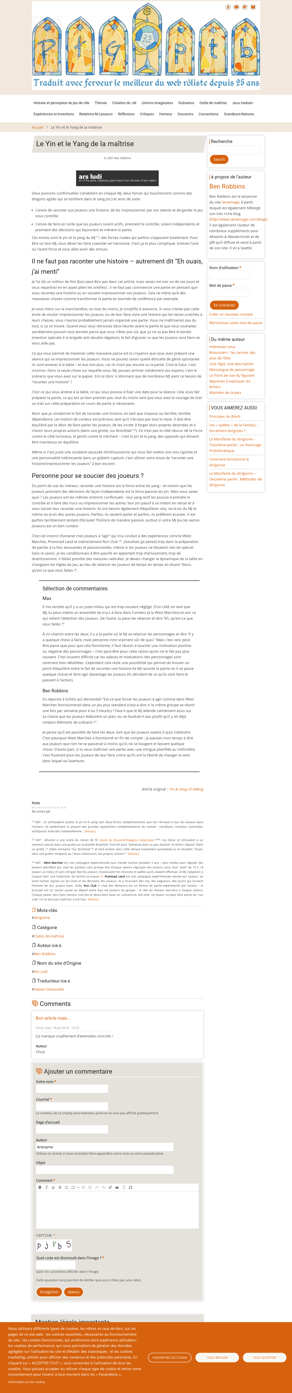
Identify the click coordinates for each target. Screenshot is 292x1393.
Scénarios (186, 103)
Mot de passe (220, 285)
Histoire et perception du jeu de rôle (61, 103)
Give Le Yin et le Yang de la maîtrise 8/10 (58, 807)
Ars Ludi (41, 971)
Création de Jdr (124, 103)
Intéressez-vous (222, 346)
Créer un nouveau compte (231, 314)
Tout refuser (217, 1358)
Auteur (41, 1140)
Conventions (209, 114)
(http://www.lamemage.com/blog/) (238, 219)
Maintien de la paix (225, 392)
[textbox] (117, 1210)
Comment (44, 1180)
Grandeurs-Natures (239, 114)
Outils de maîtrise (213, 103)
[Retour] (90, 831)
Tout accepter (264, 1358)
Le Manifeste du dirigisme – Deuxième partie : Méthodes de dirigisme (235, 479)
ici (101, 876)
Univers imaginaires (157, 103)
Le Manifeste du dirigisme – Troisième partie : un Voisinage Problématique (235, 445)
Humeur (165, 114)
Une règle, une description (231, 363)
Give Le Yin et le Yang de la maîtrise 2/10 (39, 807)
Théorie (101, 103)
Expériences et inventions (54, 114)
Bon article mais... (53, 1018)
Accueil (38, 127)
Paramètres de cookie (170, 1358)
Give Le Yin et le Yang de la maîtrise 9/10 (62, 807)
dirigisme (42, 917)
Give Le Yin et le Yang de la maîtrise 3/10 (42, 807)
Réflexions (126, 114)
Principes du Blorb (224, 416)
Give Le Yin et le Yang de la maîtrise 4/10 (46, 807)
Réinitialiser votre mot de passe (235, 322)
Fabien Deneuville (49, 989)
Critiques (147, 114)
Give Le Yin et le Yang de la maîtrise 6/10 (52, 807)
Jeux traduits (242, 103)
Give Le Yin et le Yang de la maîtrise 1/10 (36, 807)
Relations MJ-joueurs (96, 114)
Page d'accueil (48, 1122)
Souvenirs (185, 114)
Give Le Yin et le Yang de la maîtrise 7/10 (55, 807)
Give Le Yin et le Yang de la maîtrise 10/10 (65, 807)
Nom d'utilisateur (224, 267)
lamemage (230, 202)
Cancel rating (33, 807)
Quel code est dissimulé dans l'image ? (68, 1257)
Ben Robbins (44, 953)
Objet (40, 1162)
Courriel (42, 1099)
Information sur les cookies (26, 1382)
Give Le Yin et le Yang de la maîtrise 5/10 (49, 807)
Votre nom (45, 1081)
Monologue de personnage (231, 369)
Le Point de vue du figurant (231, 375)
